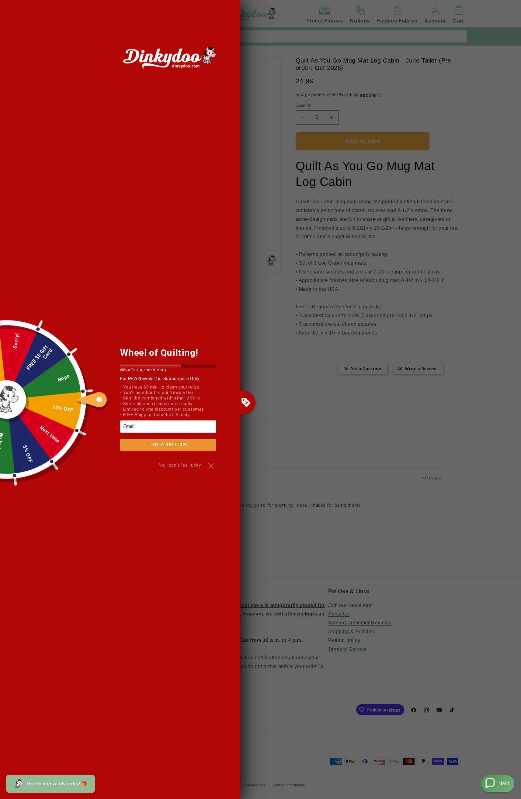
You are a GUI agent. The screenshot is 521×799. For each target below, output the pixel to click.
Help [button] (503, 783)
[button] (497, 783)
